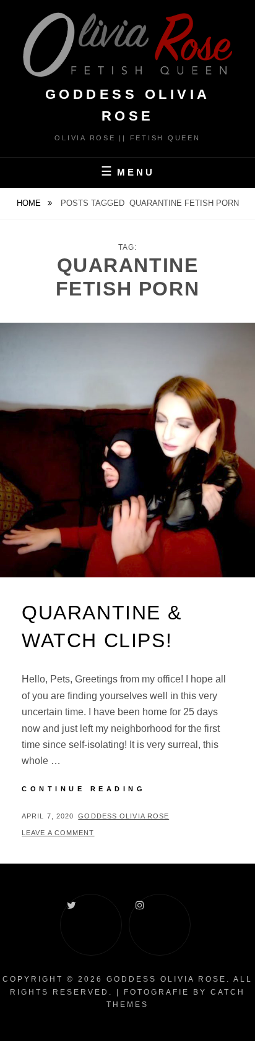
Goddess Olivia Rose (123, 816)
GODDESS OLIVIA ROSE (166, 979)
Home (30, 203)
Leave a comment (58, 832)
